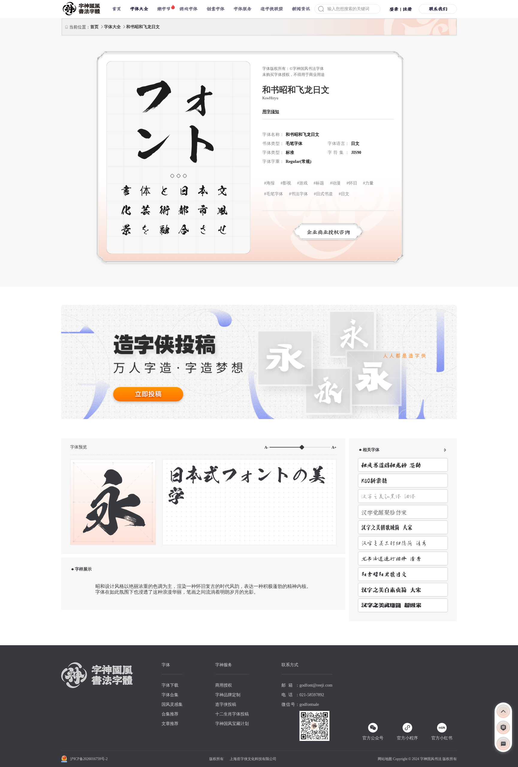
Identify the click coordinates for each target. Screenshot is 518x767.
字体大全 (113, 27)
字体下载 (170, 685)
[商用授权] (503, 727)
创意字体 (216, 9)
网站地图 (385, 759)
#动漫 (335, 183)
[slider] (299, 447)
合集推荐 (170, 714)
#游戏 (302, 183)
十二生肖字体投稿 (232, 714)
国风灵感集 (172, 704)
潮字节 (164, 9)
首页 (116, 9)
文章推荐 (170, 723)
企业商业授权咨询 (328, 232)
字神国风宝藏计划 (232, 723)
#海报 (269, 183)
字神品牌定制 (227, 695)
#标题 (319, 183)
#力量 (368, 183)
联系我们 (438, 9)
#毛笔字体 (273, 194)
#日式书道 (323, 194)
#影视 (286, 183)
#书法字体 (298, 194)
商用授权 (223, 685)
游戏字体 (189, 9)
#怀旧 (352, 183)
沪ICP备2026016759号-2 (89, 759)
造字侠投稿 (225, 704)
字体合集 (170, 695)
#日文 (344, 194)
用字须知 (270, 111)
